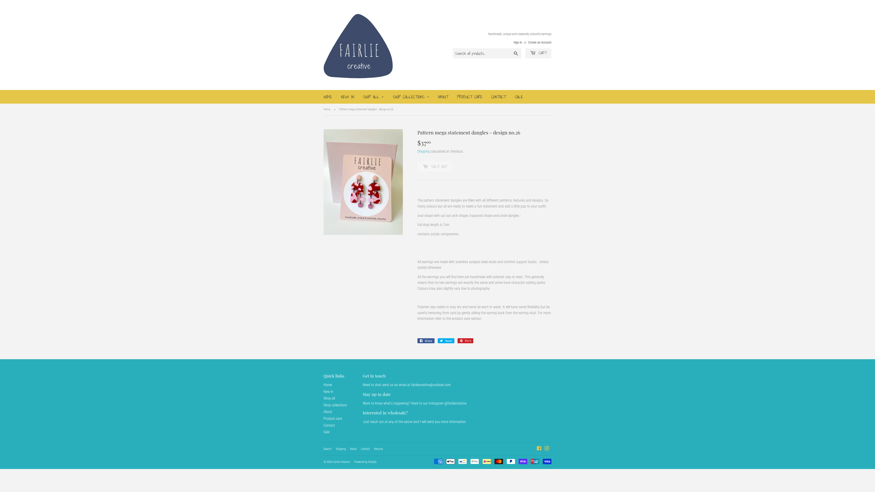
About (443, 96)
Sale (519, 96)
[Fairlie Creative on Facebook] (539, 449)
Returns (378, 449)
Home (328, 96)
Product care (469, 96)
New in (347, 96)
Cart (542, 53)
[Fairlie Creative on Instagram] (547, 449)
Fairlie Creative (341, 462)
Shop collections (410, 96)
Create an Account (539, 42)
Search (328, 449)
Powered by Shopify (365, 462)
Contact (498, 96)
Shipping (423, 151)
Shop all (372, 96)
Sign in (518, 42)
